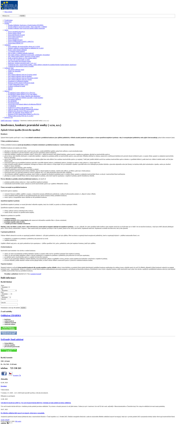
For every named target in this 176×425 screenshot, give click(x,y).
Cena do (3, 302)
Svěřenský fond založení (12, 339)
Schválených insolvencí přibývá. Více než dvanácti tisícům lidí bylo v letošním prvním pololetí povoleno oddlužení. (36, 403)
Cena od (3, 299)
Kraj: (2, 292)
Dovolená (4, 386)
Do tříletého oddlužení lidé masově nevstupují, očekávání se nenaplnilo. (23, 413)
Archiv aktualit (5, 420)
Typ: (2, 289)
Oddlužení (16, 120)
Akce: (2, 285)
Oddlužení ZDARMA (11, 315)
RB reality (18, 421)
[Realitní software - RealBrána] (9, 423)
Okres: (3, 295)
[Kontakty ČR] (10, 375)
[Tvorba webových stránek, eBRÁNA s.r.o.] (3, 423)
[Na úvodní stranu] (9, 9)
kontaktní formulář (35, 274)
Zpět (2, 120)
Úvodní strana (7, 120)
